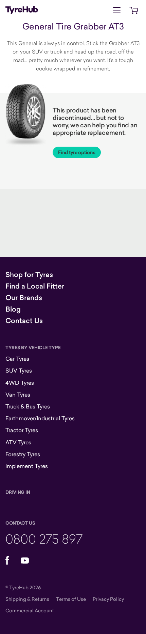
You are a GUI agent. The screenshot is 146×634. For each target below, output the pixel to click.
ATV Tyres (18, 442)
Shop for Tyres (29, 274)
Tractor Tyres (21, 430)
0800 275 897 (44, 539)
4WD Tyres (19, 382)
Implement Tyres (26, 466)
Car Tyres (17, 358)
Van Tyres (17, 394)
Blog (13, 309)
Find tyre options (76, 152)
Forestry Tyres (22, 454)
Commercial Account (29, 610)
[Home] (21, 10)
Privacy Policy (108, 599)
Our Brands (23, 297)
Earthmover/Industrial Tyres (40, 418)
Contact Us (24, 320)
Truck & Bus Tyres (27, 406)
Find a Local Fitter (34, 286)
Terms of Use (71, 599)
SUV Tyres (18, 370)
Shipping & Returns (27, 599)
